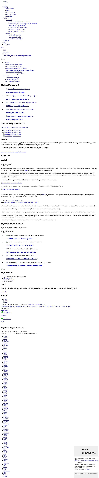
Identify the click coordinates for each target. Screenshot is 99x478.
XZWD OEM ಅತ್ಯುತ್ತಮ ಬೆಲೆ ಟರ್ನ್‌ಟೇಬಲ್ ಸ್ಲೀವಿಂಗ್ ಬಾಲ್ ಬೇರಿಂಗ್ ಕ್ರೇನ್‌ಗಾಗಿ (21, 202)
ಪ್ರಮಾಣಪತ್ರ (9, 16)
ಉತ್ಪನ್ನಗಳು (5, 18)
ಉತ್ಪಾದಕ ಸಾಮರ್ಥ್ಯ (10, 12)
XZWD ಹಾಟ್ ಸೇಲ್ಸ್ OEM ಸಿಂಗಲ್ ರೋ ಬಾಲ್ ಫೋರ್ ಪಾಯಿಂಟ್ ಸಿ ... (24, 265)
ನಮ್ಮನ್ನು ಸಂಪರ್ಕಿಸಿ (7, 44)
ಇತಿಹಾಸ (8, 10)
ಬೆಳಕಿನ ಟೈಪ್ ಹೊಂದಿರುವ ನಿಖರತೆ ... (15, 112)
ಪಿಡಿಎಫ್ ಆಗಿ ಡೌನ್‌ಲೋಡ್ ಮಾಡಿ (18, 152)
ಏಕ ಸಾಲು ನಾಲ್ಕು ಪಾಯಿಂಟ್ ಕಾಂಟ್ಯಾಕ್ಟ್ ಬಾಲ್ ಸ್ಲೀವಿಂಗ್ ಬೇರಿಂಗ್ (23, 23)
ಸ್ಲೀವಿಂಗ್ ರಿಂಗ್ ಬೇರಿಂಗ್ (44, 306)
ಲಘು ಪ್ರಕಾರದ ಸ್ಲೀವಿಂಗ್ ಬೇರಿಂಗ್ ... (15, 119)
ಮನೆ (4, 5)
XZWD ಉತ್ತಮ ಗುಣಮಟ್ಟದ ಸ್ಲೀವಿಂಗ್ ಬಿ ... (17, 106)
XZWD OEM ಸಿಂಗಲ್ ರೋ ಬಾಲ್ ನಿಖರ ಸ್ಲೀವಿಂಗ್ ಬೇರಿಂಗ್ (21, 259)
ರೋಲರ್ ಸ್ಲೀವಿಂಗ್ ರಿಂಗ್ (32, 306)
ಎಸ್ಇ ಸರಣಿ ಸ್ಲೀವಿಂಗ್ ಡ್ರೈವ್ (15, 35)
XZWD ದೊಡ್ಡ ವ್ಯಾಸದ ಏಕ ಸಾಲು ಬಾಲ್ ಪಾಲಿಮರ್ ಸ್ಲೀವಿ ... (21, 252)
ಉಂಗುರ (26, 170)
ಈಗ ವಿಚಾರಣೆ (3, 291)
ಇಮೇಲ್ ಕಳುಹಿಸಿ (4, 310)
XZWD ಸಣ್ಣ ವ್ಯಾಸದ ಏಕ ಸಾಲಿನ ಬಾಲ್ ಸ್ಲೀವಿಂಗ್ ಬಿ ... (20, 238)
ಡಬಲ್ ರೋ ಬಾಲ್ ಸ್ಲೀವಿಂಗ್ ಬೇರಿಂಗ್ (17, 25)
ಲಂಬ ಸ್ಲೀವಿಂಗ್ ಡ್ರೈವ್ (66, 306)
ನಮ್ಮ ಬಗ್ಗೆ (5, 6)
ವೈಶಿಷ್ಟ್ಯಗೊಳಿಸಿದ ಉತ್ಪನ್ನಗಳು (33, 304)
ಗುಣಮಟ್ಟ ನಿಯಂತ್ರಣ (11, 14)
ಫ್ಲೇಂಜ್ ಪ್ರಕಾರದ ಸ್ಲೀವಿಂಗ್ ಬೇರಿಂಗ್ (17, 31)
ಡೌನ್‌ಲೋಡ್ (6, 40)
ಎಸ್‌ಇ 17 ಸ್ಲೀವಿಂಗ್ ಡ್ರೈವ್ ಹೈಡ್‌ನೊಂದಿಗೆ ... (17, 99)
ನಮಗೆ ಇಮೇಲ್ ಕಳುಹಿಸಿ (6, 152)
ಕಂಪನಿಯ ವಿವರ (10, 8)
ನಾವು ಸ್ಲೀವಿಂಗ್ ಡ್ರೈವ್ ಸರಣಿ (15, 37)
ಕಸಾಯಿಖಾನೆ (9, 20)
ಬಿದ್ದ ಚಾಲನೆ (8, 33)
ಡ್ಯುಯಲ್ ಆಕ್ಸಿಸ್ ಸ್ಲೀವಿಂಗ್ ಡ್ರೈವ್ (20, 306)
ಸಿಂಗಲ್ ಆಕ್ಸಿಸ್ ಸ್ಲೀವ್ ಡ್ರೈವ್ (6, 306)
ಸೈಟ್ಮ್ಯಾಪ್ (42, 304)
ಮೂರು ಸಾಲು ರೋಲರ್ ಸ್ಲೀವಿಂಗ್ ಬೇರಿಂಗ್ (18, 27)
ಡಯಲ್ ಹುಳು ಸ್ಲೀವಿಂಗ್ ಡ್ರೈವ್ (15, 38)
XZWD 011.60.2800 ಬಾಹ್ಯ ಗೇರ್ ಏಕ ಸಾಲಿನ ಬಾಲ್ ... (20, 245)
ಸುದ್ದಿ (4, 42)
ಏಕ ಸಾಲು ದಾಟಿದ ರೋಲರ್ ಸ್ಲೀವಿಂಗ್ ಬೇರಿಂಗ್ (19, 21)
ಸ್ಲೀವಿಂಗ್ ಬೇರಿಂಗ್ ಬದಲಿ (55, 306)
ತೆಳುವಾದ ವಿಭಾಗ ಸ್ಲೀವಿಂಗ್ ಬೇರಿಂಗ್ (17, 29)
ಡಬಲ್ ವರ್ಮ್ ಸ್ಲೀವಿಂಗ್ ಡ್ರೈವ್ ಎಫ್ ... (16, 92)
